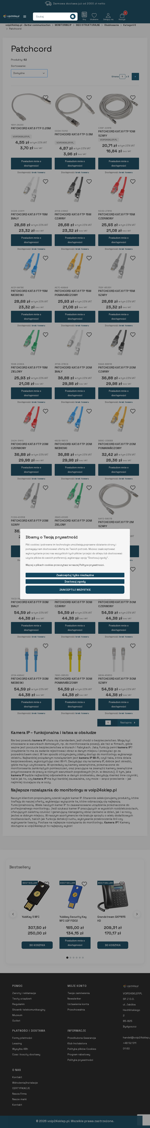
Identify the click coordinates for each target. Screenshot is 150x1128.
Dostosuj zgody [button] (75, 581)
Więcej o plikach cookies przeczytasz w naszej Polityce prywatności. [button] (65, 564)
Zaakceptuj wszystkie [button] (75, 589)
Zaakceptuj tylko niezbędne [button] (75, 575)
